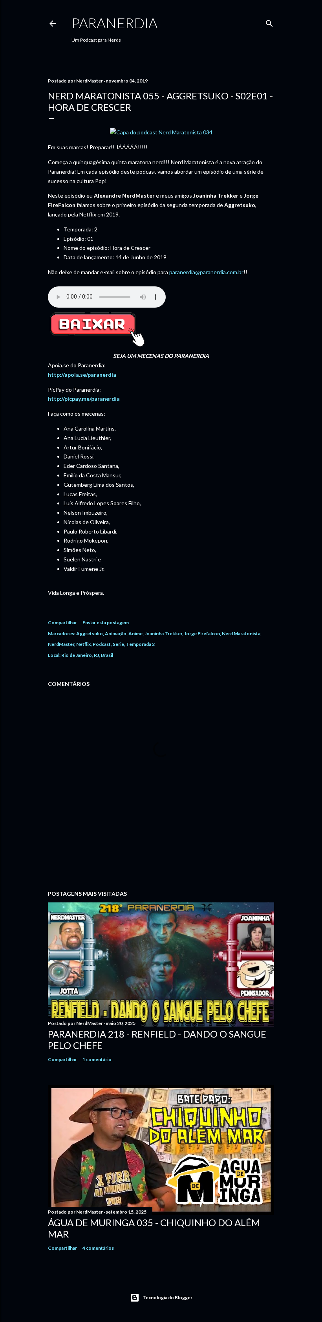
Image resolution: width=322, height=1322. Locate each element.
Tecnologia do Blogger (167, 1297)
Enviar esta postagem (105, 622)
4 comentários (98, 1248)
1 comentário (97, 1059)
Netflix (83, 644)
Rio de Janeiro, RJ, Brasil (87, 655)
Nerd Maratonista (241, 633)
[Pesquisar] (269, 21)
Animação (115, 633)
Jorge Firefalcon (202, 633)
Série (118, 644)
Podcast (102, 644)
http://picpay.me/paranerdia (84, 398)
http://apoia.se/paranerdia (82, 374)
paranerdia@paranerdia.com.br (206, 272)
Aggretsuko (89, 633)
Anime (135, 633)
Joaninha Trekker (163, 633)
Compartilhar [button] (62, 622)
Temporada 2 (140, 644)
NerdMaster (61, 644)
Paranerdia (114, 22)
